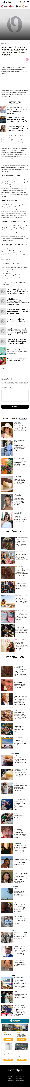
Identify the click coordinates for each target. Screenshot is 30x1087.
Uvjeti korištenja (20, 1076)
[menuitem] (24, 2)
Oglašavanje (11, 1080)
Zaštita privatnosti (20, 1078)
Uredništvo (10, 1078)
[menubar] (24, 2)
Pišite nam (10, 1076)
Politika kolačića (20, 1080)
